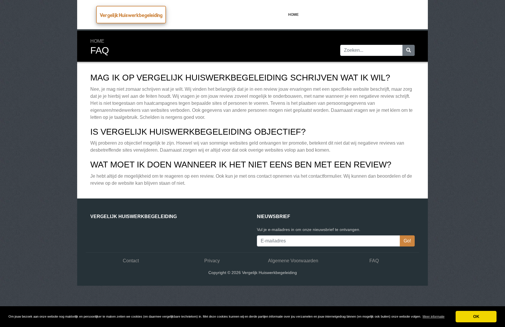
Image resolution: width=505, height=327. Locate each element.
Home (293, 15)
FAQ (374, 260)
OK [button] (476, 316)
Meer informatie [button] (434, 316)
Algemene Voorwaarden (293, 260)
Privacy (212, 260)
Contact (131, 260)
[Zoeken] (408, 50)
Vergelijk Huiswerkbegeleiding (131, 15)
